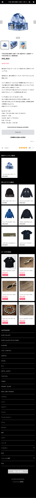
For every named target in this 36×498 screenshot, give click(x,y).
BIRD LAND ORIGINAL (7, 391)
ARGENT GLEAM (6, 386)
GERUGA (3, 355)
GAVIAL (3, 361)
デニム (3, 422)
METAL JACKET (6, 371)
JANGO (3, 381)
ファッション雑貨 (5, 458)
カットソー (4, 407)
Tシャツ (3, 412)
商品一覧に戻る (18, 471)
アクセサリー (4, 448)
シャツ (3, 402)
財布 (2, 453)
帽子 (2, 432)
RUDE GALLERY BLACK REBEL (10, 340)
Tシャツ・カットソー (6, 417)
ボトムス (3, 427)
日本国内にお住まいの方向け (18, 137)
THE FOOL (4, 376)
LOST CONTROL (6, 350)
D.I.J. (2, 366)
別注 (2, 463)
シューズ (3, 443)
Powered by (16, 481)
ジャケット (4, 396)
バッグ (3, 437)
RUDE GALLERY (6, 335)
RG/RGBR (4, 345)
